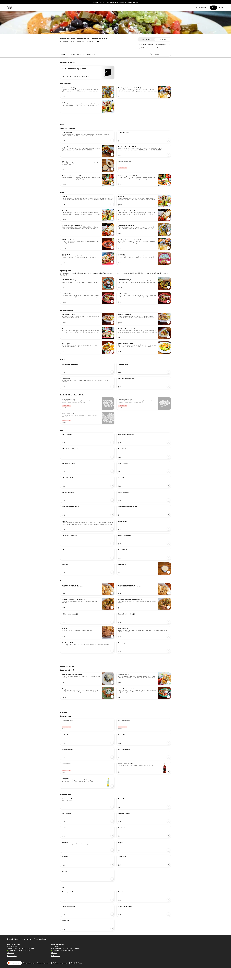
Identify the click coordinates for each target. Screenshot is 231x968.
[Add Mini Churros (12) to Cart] (112, 650)
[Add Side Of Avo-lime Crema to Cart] (168, 442)
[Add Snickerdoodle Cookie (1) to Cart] (112, 621)
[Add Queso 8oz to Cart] (112, 169)
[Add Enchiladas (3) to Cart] (168, 301)
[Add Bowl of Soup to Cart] (112, 351)
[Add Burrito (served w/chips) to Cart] (112, 95)
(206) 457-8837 (56, 946)
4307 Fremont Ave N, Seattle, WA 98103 (65, 948)
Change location (93, 41)
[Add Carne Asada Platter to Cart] (168, 287)
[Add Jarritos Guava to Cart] (112, 742)
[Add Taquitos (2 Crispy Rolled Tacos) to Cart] (168, 218)
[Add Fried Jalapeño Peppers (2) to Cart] (112, 514)
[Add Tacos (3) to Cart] (112, 110)
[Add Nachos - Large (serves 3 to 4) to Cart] (168, 183)
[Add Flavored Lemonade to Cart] (168, 806)
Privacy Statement (43, 963)
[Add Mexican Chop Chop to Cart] (168, 322)
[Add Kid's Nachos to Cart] (112, 386)
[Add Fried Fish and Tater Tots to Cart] (168, 386)
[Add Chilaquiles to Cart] (112, 696)
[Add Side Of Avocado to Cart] (112, 442)
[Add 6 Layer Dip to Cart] (112, 154)
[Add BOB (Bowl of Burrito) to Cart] (112, 247)
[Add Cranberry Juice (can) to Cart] (112, 899)
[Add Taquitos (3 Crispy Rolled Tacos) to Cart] (112, 233)
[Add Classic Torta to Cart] (112, 262)
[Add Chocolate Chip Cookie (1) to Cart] (112, 592)
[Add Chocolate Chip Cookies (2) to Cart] (168, 592)
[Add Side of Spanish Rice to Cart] (168, 543)
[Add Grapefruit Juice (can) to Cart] (168, 914)
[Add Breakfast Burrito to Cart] (168, 682)
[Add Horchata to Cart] (112, 850)
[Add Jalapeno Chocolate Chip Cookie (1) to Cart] (112, 607)
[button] (64, 54)
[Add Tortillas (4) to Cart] (112, 572)
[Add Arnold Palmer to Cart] (168, 835)
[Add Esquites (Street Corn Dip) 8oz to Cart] (168, 154)
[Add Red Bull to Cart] (112, 878)
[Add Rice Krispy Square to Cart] (168, 650)
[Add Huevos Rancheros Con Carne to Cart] (168, 696)
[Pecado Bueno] (9, 7)
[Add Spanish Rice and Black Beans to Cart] (168, 514)
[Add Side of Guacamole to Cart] (112, 500)
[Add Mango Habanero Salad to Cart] (168, 351)
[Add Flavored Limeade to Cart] (168, 821)
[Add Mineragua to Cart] (112, 786)
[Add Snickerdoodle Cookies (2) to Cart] (168, 621)
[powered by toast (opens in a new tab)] (14, 963)
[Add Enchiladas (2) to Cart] (112, 301)
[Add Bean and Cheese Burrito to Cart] (112, 371)
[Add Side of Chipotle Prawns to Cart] (112, 485)
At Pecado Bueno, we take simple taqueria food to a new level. (112, 2)
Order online (12, 956)
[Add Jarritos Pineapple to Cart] (168, 757)
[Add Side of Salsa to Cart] (112, 557)
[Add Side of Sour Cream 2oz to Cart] (112, 543)
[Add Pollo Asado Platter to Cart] (112, 287)
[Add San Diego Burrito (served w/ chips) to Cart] (168, 95)
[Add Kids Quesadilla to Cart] (168, 371)
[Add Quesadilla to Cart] (168, 262)
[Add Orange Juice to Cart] (112, 928)
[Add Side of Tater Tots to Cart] (168, 557)
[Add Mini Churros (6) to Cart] (168, 636)
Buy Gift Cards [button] (201, 7)
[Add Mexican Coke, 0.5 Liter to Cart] (168, 771)
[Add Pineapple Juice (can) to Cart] (112, 914)
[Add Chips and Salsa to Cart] (112, 140)
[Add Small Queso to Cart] (168, 572)
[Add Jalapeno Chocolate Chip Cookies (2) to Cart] (168, 607)
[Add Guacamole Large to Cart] (168, 140)
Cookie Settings (76, 963)
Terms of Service (29, 963)
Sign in (220, 8)
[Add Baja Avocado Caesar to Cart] (112, 322)
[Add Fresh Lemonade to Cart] (112, 806)
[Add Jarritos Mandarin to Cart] (112, 757)
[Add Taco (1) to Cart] (112, 204)
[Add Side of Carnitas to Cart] (168, 471)
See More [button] (135, 2)
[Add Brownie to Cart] (112, 636)
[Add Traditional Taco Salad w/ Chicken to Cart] (168, 336)
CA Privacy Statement (60, 963)
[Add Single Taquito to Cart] (168, 528)
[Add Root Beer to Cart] (112, 864)
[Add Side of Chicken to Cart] (168, 485)
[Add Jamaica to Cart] (168, 850)
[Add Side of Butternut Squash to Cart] (112, 456)
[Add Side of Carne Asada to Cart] (112, 471)
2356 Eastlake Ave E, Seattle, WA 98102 (21, 948)
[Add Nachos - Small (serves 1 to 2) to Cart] (112, 183)
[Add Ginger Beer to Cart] (168, 864)
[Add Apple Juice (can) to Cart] (168, 899)
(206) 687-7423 (12, 946)
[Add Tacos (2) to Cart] (168, 204)
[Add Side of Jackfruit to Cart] (168, 500)
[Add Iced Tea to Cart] (112, 835)
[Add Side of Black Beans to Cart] (168, 456)
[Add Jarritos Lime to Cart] (168, 742)
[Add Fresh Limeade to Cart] (112, 821)
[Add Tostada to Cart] (112, 336)
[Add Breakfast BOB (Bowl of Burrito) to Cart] (112, 682)
